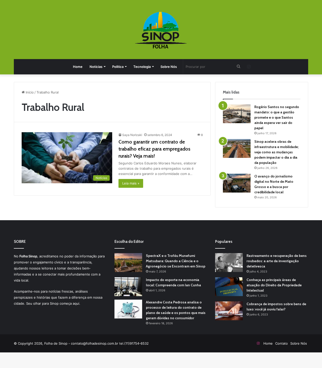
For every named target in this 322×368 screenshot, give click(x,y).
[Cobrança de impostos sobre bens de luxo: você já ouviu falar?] (229, 310)
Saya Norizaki (132, 135)
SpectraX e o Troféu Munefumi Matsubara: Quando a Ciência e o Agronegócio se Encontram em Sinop (175, 260)
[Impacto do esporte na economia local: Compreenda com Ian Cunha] (128, 286)
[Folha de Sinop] (161, 30)
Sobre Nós (168, 67)
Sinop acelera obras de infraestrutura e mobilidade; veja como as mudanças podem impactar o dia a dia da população (276, 152)
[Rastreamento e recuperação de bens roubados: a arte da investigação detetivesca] (229, 262)
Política (118, 67)
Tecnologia (142, 67)
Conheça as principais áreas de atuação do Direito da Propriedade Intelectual (274, 285)
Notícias (96, 67)
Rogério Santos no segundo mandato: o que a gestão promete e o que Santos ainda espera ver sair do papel (276, 117)
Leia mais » (130, 183)
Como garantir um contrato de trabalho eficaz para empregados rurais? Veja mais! (154, 149)
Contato (281, 343)
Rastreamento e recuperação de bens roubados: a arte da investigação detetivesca (277, 260)
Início (29, 92)
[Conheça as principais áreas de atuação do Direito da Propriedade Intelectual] (229, 286)
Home (78, 67)
